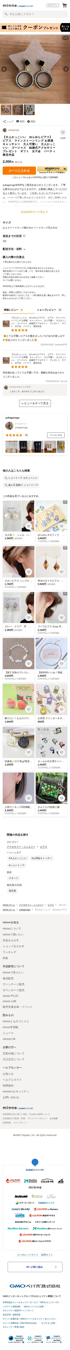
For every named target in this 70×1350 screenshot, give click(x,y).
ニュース (8, 1033)
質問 (22, 121)
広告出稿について (13, 1053)
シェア (10, 121)
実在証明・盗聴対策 (11, 1314)
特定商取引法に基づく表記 (15, 1114)
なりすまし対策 (48, 1323)
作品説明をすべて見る (33, 212)
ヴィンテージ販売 (13, 984)
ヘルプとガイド (12, 1079)
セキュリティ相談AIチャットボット (18, 1310)
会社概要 (54, 1118)
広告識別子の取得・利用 (14, 1118)
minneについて (12, 928)
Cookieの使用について (39, 1114)
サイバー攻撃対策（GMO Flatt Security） (20, 1323)
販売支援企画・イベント (18, 1006)
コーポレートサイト (27, 1254)
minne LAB (9, 1001)
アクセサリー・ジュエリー (21, 846)
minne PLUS (10, 995)
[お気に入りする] (63, 132)
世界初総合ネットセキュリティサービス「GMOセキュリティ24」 (31, 1302)
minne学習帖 (10, 1027)
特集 (5, 958)
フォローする (56, 435)
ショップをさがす (13, 946)
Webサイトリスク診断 (34, 1306)
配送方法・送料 (12, 249)
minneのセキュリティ (16, 1091)
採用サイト (47, 1254)
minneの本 (9, 1039)
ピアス (43, 846)
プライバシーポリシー (37, 1118)
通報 (33, 121)
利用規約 (8, 1085)
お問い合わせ (11, 1097)
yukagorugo (13, 130)
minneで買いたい (13, 934)
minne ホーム (9, 905)
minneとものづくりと (16, 1021)
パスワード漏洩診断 (11, 1306)
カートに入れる (19, 170)
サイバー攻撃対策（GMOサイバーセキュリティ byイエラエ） (30, 1319)
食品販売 (8, 978)
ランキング (9, 952)
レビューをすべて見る (35, 403)
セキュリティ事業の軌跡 (13, 1327)
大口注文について (13, 1059)
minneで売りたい (13, 972)
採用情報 (7, 1122)
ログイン (53, 5)
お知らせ (8, 1073)
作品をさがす (11, 940)
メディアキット (20, 1122)
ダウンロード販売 (13, 990)
